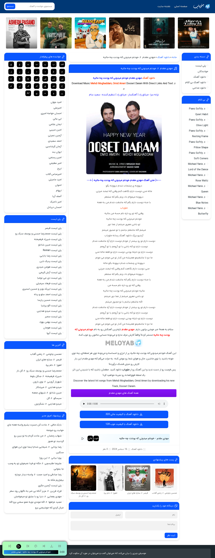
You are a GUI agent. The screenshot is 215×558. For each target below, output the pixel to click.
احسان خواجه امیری (51, 113)
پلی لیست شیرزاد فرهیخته (48, 239)
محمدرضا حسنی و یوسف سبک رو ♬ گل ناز (39, 370)
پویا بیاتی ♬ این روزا (50, 458)
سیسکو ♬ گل (54, 398)
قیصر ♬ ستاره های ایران (49, 359)
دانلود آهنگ (163, 57)
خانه (174, 57)
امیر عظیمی (55, 163)
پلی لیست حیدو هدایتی (49, 311)
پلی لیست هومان (52, 327)
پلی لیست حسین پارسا (49, 300)
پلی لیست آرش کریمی (50, 272)
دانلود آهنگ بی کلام (195, 82)
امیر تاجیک (56, 201)
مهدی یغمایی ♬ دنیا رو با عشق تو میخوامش (38, 496)
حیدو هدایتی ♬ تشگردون (48, 404)
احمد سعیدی (55, 141)
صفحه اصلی (180, 6)
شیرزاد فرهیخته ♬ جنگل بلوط (46, 376)
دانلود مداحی (199, 88)
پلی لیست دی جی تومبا (49, 278)
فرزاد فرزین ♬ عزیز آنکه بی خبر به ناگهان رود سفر (35, 491)
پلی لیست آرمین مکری (50, 485)
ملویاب (124, 208)
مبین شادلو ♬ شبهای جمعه (47, 392)
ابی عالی (57, 118)
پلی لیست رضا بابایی (51, 255)
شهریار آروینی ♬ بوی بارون (47, 381)
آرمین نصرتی (55, 135)
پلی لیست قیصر (53, 228)
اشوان (58, 185)
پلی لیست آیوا (54, 333)
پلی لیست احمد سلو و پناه (48, 294)
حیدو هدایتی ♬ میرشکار (49, 387)
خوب (96, 438)
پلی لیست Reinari (52, 250)
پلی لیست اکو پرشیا (51, 305)
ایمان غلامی (55, 124)
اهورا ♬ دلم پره (54, 365)
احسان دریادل (54, 207)
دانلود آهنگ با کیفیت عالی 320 (122, 414)
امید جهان (56, 102)
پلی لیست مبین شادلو (50, 244)
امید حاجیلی (55, 179)
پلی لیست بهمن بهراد (50, 322)
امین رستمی (55, 157)
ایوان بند (57, 152)
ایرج (59, 168)
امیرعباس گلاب (54, 174)
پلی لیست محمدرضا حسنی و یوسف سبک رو (38, 233)
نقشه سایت (164, 6)
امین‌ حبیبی (55, 129)
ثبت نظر (171, 535)
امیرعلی (58, 107)
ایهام (59, 190)
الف (62, 64)
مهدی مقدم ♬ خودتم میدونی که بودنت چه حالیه (147, 68)
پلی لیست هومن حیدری (49, 267)
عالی (90, 438)
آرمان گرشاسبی (54, 146)
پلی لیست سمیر (53, 316)
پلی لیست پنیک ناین (51, 261)
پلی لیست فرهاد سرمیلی (49, 283)
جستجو (10, 6)
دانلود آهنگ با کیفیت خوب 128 (122, 424)
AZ (28, 93)
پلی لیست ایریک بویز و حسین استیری (42, 289)
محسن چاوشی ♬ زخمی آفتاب (46, 354)
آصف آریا (57, 196)
